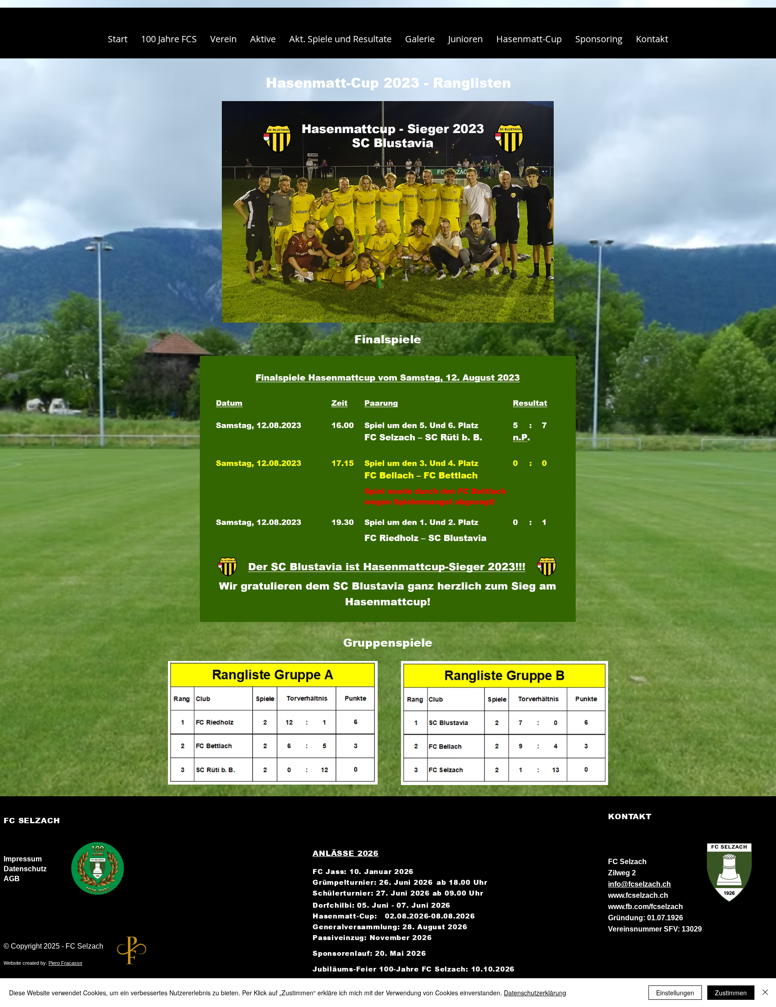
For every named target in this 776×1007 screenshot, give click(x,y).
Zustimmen (731, 992)
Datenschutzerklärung (535, 992)
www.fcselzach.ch (638, 895)
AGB (12, 879)
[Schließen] (765, 992)
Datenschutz (25, 869)
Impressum (23, 859)
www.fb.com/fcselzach (645, 906)
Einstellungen (675, 992)
